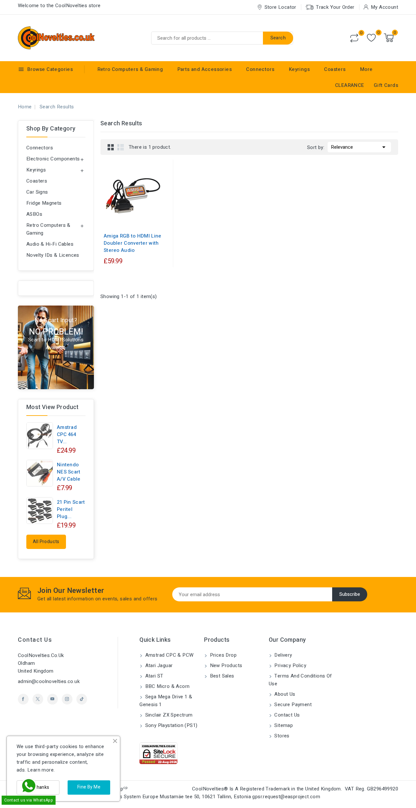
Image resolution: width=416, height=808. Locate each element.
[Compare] (354, 38)
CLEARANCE (349, 85)
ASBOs (34, 214)
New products (225, 665)
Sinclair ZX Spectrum (168, 715)
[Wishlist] (371, 38)
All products (46, 541)
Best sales (221, 675)
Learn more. (41, 770)
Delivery (282, 655)
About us (284, 694)
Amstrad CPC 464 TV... (67, 434)
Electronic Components (53, 158)
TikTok (81, 699)
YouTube (52, 699)
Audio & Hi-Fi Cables (49, 244)
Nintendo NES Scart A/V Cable (69, 472)
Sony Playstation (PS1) (170, 725)
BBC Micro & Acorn (166, 686)
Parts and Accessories (204, 69)
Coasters (334, 69)
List (120, 147)
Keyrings (299, 69)
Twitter (37, 699)
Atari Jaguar (158, 665)
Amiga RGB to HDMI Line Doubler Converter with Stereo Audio (133, 243)
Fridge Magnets (44, 203)
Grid (111, 147)
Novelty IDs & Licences (52, 255)
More (366, 69)
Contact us (35, 640)
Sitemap (283, 725)
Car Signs (37, 192)
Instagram (67, 699)
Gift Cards (386, 85)
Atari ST (153, 675)
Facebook (23, 699)
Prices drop (222, 655)
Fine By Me (88, 787)
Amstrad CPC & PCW (168, 655)
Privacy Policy (289, 665)
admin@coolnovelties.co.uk (49, 681)
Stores (281, 735)
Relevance (359, 147)
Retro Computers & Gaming (130, 69)
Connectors (260, 69)
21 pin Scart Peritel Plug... (71, 509)
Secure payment (292, 704)
